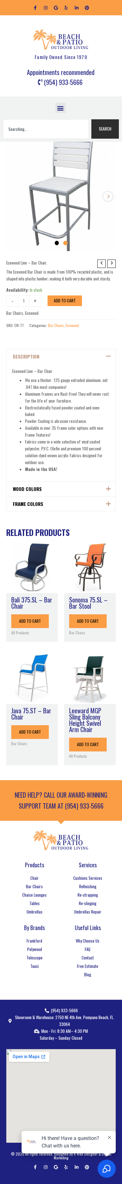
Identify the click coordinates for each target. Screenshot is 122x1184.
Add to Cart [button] (30, 621)
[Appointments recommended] (61, 72)
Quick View (32, 588)
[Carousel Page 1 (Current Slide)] (57, 243)
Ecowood (31, 313)
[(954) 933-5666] (61, 82)
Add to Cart (65, 300)
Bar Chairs (14, 313)
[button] (60, 108)
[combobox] (46, 129)
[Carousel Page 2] (65, 243)
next (108, 196)
